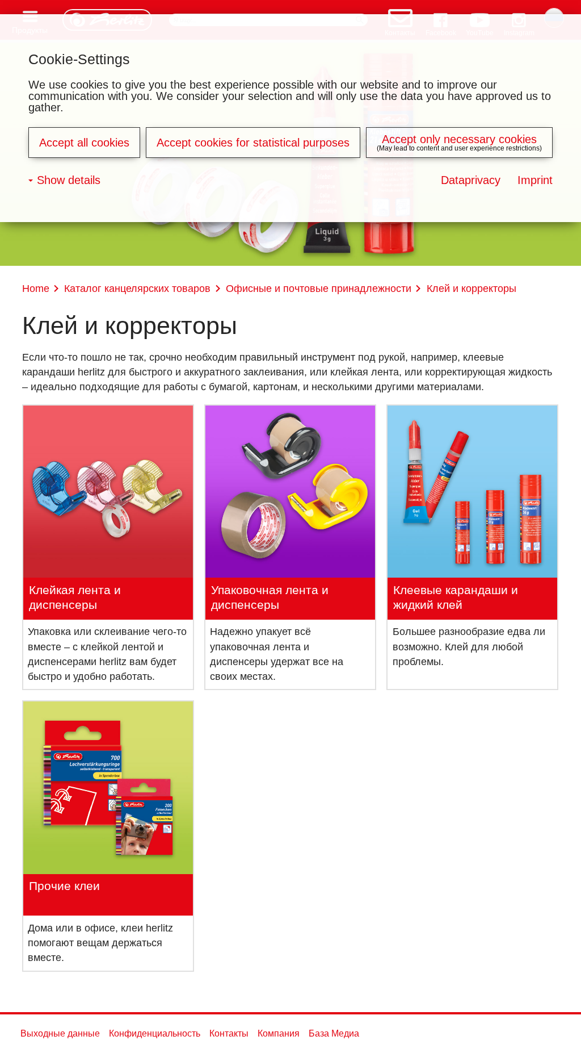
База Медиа (334, 1033)
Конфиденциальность (154, 1033)
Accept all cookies (84, 142)
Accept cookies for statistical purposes (253, 142)
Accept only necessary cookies (459, 139)
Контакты (229, 1033)
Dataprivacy (470, 180)
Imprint (535, 180)
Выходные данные (60, 1033)
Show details (68, 180)
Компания (279, 1033)
